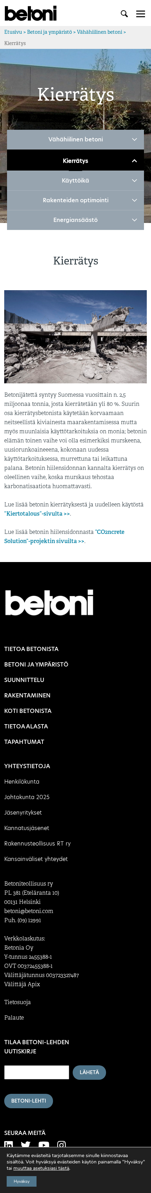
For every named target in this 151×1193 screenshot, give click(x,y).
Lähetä (89, 1072)
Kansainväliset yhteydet (36, 859)
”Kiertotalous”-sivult (31, 513)
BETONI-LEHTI (28, 1100)
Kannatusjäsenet (26, 828)
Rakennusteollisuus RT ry (37, 844)
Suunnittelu (24, 680)
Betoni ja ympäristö (49, 32)
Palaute (14, 1017)
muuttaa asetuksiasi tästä (41, 1168)
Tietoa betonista (31, 649)
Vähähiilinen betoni (99, 32)
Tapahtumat (24, 742)
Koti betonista (28, 711)
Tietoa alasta (26, 726)
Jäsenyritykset (23, 813)
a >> (64, 513)
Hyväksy (21, 1181)
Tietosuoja (17, 1002)
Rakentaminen (27, 695)
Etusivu (13, 32)
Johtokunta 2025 (27, 797)
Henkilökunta (21, 782)
